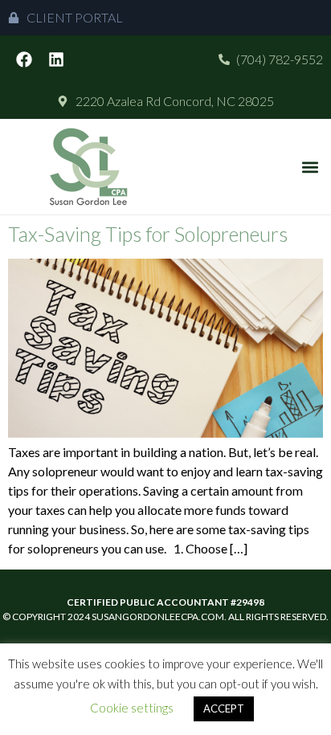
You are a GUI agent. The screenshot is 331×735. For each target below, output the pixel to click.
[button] (309, 166)
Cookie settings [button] (132, 707)
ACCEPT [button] (223, 708)
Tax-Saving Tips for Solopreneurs (148, 234)
